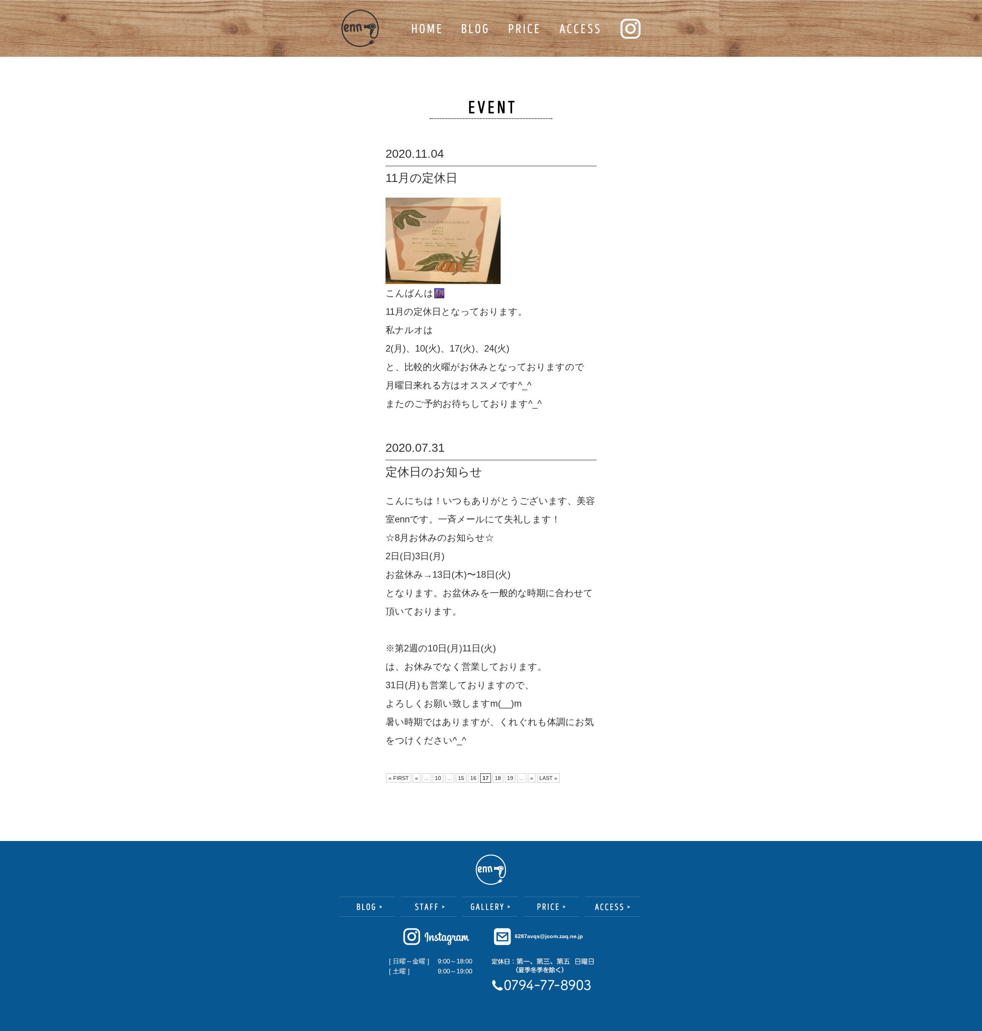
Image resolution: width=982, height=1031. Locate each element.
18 (498, 778)
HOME (426, 28)
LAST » (548, 778)
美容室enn (360, 28)
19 (510, 778)
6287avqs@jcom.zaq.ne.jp (549, 936)
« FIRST (399, 778)
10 (438, 778)
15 (461, 778)
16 (473, 778)
